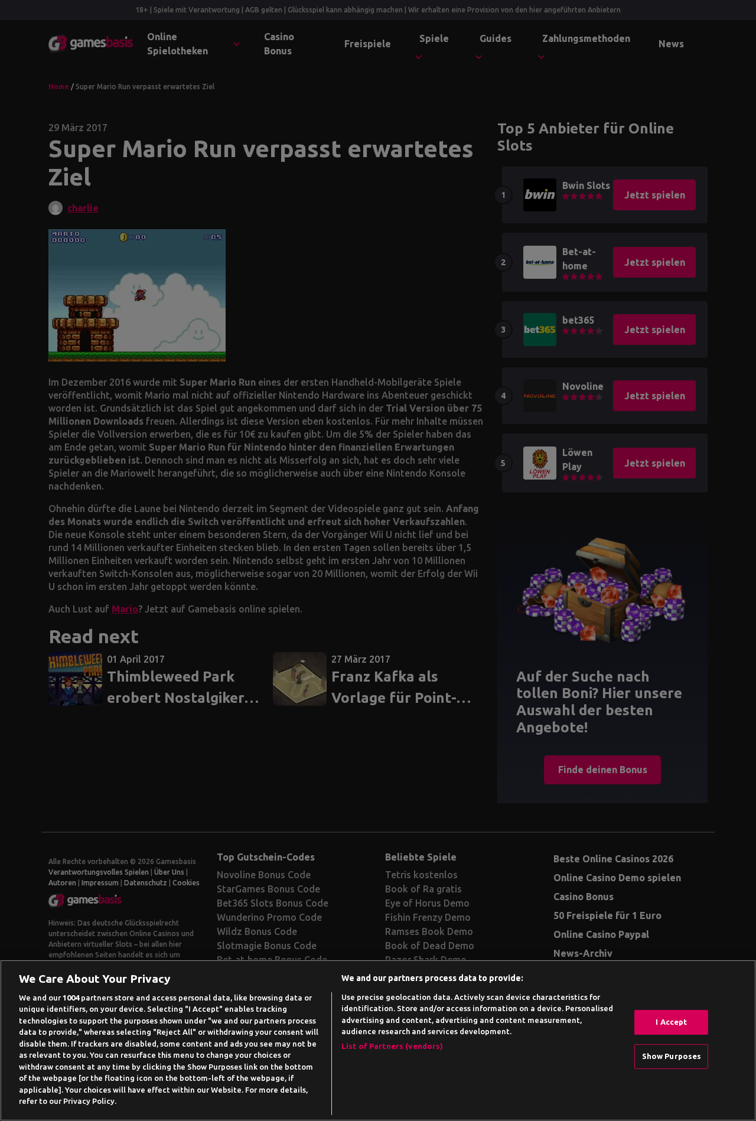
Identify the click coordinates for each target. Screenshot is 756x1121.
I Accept (671, 1022)
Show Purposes (672, 1056)
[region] (378, 1040)
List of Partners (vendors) (392, 1046)
